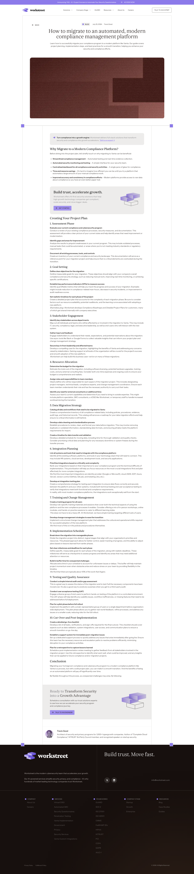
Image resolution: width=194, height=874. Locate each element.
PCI (97, 839)
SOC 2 (98, 807)
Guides (162, 811)
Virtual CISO (59, 802)
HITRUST (100, 834)
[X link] (107, 780)
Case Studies (164, 807)
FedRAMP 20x (102, 825)
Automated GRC (61, 807)
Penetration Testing (62, 816)
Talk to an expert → (107, 140)
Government (59, 825)
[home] (33, 10)
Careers (30, 807)
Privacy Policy (28, 865)
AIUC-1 (98, 852)
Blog (160, 802)
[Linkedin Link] (114, 780)
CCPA (98, 843)
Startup (129, 802)
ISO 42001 (100, 816)
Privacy (57, 830)
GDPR (98, 848)
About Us (31, 802)
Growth (129, 807)
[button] (68, 10)
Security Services (61, 834)
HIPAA (98, 830)
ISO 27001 (100, 811)
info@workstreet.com (160, 780)
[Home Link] (46, 755)
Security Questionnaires (64, 811)
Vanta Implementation (63, 821)
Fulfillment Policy (41, 865)
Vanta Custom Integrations (65, 839)
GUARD (99, 802)
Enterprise (130, 811)
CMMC (99, 821)
